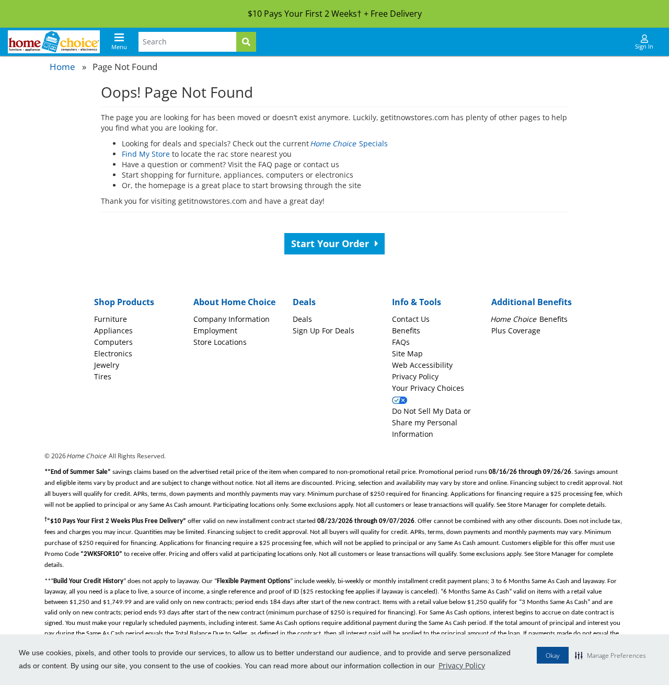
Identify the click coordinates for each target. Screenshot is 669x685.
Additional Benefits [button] (531, 302)
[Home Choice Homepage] (54, 42)
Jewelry (106, 365)
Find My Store (146, 154)
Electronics (113, 353)
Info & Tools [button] (416, 302)
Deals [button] (304, 302)
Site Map (407, 353)
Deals (302, 319)
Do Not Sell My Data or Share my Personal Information (431, 422)
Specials (349, 143)
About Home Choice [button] (234, 302)
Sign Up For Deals (323, 330)
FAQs (401, 342)
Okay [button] (553, 655)
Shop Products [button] (124, 302)
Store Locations (220, 342)
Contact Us (411, 319)
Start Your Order (331, 243)
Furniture (110, 319)
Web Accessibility (422, 365)
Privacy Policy (462, 665)
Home (62, 67)
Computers (113, 342)
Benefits (406, 330)
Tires (102, 376)
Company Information (231, 319)
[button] (610, 655)
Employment (215, 330)
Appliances (113, 330)
